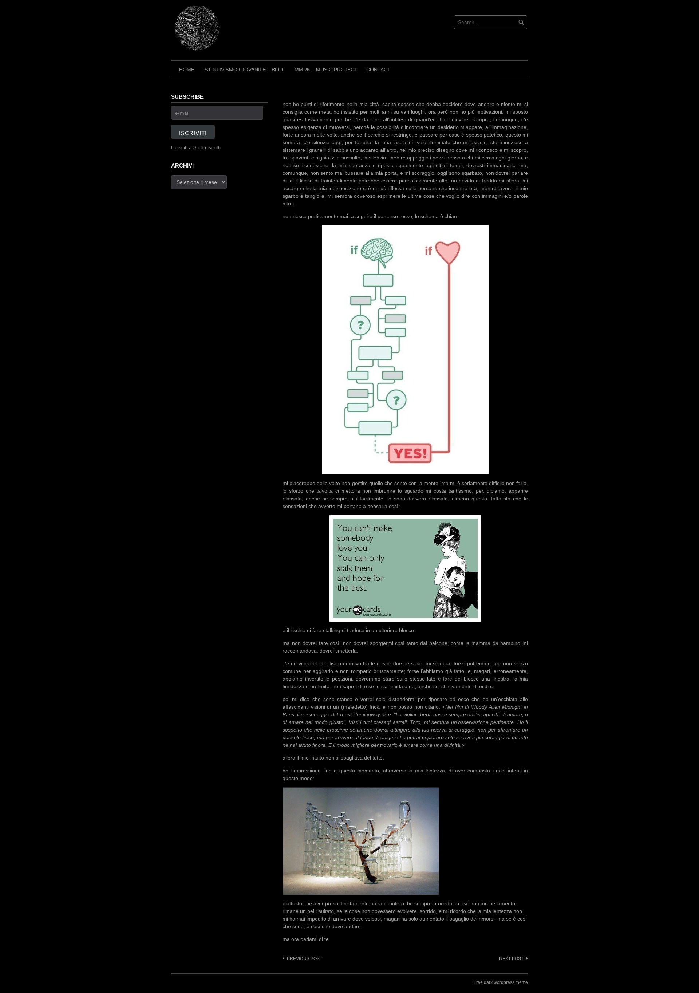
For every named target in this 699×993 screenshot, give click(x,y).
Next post (511, 958)
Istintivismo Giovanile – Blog (244, 69)
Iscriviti (193, 133)
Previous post (304, 958)
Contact (378, 69)
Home (186, 69)
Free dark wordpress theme (501, 982)
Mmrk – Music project (326, 69)
